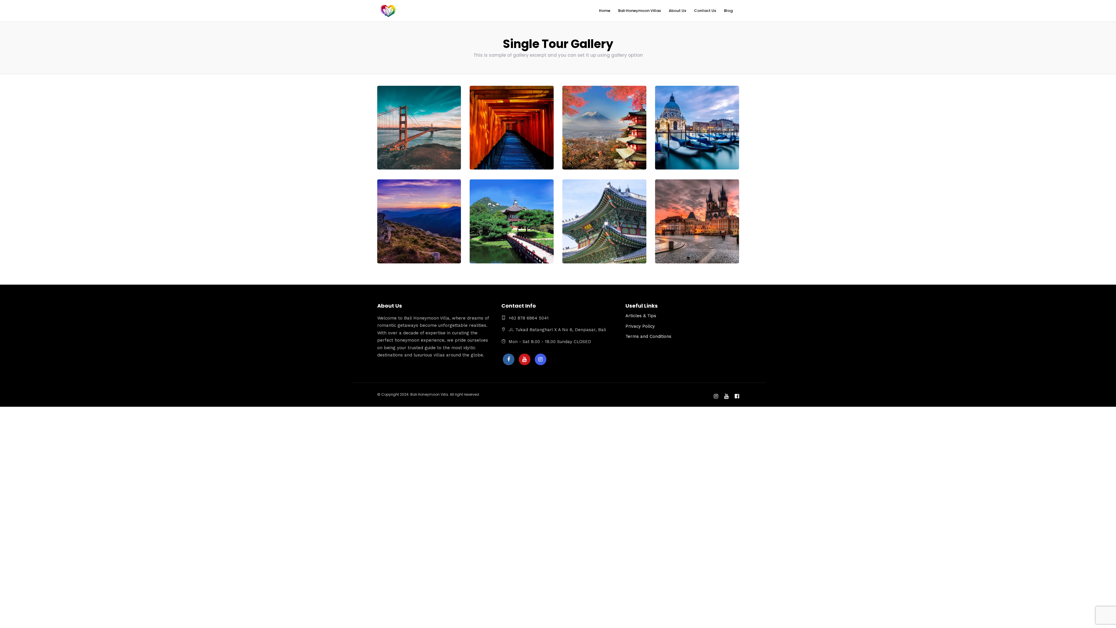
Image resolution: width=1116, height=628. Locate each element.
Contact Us (705, 10)
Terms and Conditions (648, 336)
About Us (677, 10)
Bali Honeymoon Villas (639, 10)
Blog (728, 10)
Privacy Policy (640, 326)
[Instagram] (540, 359)
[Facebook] (508, 359)
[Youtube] (524, 359)
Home (604, 10)
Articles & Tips (640, 315)
